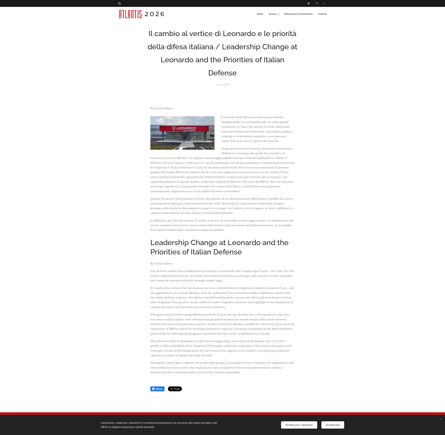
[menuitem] (261, 14)
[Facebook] (119, 3)
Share (159, 388)
